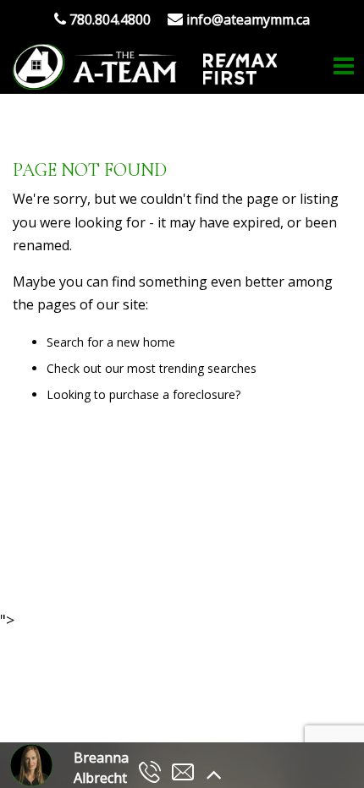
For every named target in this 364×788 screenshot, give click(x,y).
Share (171, 563)
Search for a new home (111, 342)
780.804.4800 (108, 19)
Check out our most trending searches (151, 368)
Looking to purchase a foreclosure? (143, 394)
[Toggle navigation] (343, 66)
